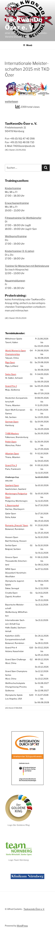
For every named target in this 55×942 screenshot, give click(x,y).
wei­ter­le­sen (11, 101)
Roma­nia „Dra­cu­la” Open (16, 525)
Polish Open (10, 441)
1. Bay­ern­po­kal (12, 505)
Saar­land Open (12, 485)
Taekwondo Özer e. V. (34, 909)
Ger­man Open (11, 421)
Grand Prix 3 (11, 465)
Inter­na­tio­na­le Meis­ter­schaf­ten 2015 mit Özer (27, 69)
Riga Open (10, 362)
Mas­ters (12, 433)
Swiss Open (10, 374)
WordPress (22, 925)
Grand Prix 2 (11, 386)
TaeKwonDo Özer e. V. (23, 23)
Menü (29, 45)
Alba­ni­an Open (12, 453)
